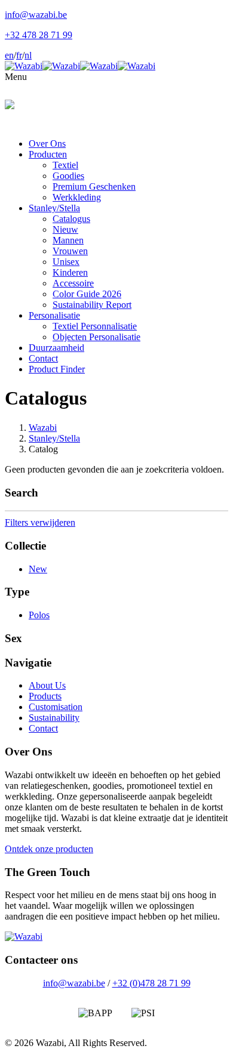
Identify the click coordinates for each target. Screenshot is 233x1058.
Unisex (66, 262)
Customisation (55, 707)
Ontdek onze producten (49, 849)
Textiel (65, 165)
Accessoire (73, 283)
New (38, 569)
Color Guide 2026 (87, 294)
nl (28, 55)
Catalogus (71, 219)
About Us (47, 685)
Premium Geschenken (94, 186)
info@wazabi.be (74, 983)
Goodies (68, 176)
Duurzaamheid (56, 348)
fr (19, 55)
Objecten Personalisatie (96, 337)
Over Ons (47, 143)
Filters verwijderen (40, 522)
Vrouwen (70, 251)
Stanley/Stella (54, 208)
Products (45, 696)
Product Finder (57, 369)
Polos (39, 615)
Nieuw (65, 229)
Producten (48, 154)
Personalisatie (54, 315)
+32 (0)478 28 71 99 (151, 983)
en (9, 55)
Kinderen (70, 272)
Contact (43, 358)
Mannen (68, 240)
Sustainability (54, 717)
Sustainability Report (92, 305)
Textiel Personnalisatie (95, 326)
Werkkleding (77, 197)
